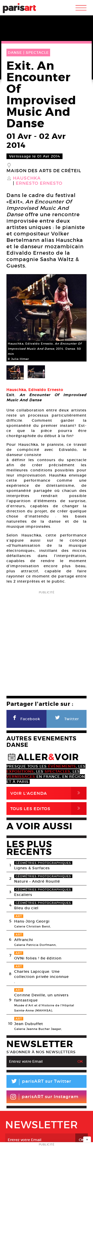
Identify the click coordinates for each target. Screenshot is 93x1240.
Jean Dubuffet (28, 1023)
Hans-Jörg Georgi (32, 921)
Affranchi (23, 939)
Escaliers (23, 894)
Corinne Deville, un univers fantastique (41, 998)
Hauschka (27, 178)
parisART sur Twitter (40, 1082)
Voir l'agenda (46, 793)
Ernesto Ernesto (39, 183)
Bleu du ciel (26, 908)
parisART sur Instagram (50, 1096)
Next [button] (76, 318)
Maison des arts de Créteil (43, 170)
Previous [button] (17, 318)
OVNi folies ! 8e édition (37, 958)
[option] (46, 317)
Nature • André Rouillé (37, 881)
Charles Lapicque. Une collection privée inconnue (41, 974)
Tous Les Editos (46, 808)
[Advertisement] (46, 642)
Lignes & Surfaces (32, 868)
